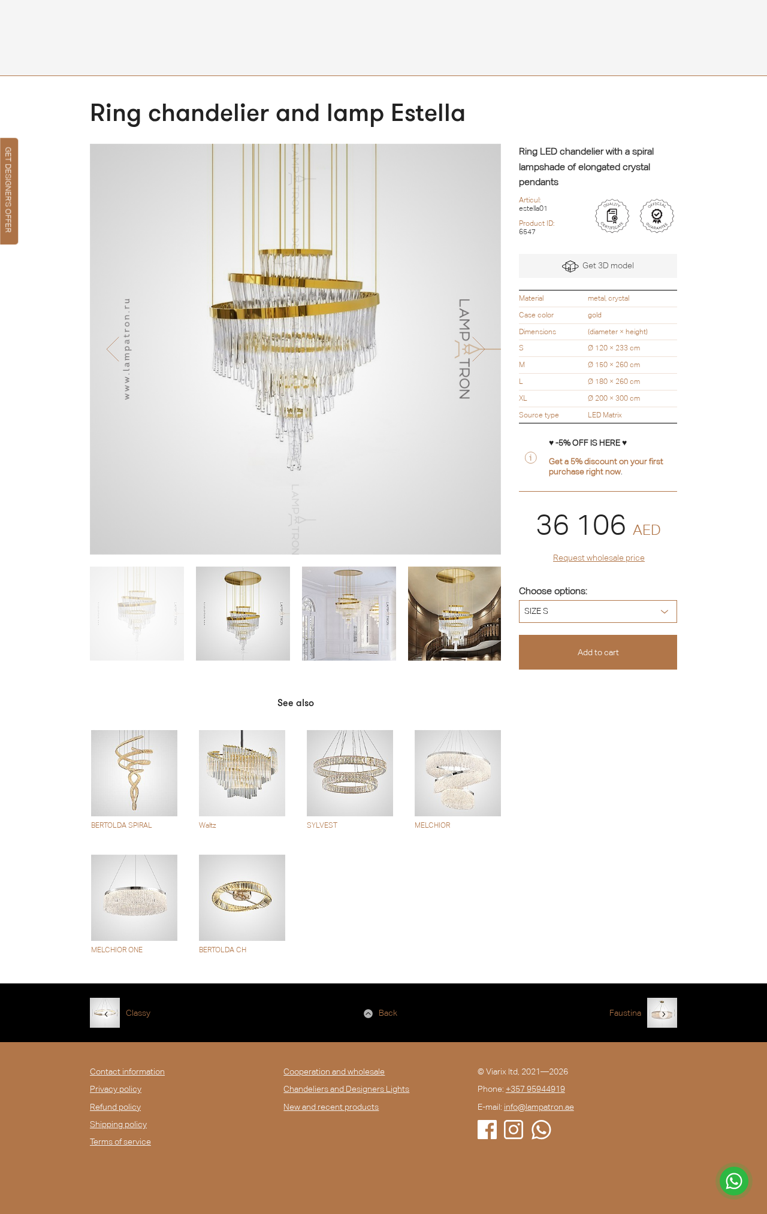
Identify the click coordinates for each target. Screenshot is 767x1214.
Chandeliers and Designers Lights (346, 1089)
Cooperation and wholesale (334, 1071)
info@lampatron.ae (539, 1107)
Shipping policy (118, 1124)
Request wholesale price (599, 557)
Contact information (127, 1071)
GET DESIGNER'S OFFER (8, 189)
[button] (112, 349)
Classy (138, 1013)
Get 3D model (606, 265)
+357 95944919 (535, 1089)
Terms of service (120, 1141)
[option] (295, 349)
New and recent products (331, 1107)
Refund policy (115, 1107)
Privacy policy (115, 1089)
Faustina (625, 1013)
